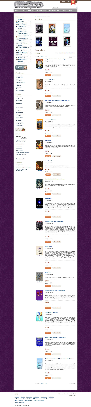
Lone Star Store (19, 122)
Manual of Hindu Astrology (50, 119)
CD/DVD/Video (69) (22, 29)
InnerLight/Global (20, 77)
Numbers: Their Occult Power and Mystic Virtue (55, 290)
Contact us (17, 397)
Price (70, 52)
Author (17, 88)
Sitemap (17, 101)
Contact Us (30, 10)
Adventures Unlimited (20, 82)
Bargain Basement (19, 107)
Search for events (19, 98)
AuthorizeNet (36, 397)
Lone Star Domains (20, 123)
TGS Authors (21, 21)
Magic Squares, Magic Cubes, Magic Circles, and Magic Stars (57, 100)
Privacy (51, 398)
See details (39, 68)
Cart (23, 10)
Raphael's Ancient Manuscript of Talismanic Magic (55, 337)
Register (68, 1)
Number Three (48, 272)
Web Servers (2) (21, 63)
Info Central (18, 110)
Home (16, 10)
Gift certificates (19, 97)
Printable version (71, 15)
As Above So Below (41, 16)
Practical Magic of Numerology (51, 312)
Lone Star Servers (19, 125)
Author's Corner (18, 398)
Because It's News (19, 117)
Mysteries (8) (20, 45)
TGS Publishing (19, 75)
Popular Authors (21, 49)
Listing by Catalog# (44, 398)
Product (66, 52)
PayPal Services (44, 397)
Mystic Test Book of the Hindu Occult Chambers (55, 179)
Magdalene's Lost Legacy (50, 79)
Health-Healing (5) (22, 36)
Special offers (19, 100)
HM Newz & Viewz (20, 114)
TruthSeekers (18, 87)
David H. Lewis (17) (22, 31)
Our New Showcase (41, 10)
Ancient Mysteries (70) (22, 22)
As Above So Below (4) (22, 24)
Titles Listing (35, 398)
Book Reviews (51, 397)
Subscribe (23, 158)
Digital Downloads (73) (22, 33)
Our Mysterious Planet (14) (23, 47)
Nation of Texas (19, 120)
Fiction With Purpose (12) (23, 35)
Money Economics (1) (22, 43)
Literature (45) (21, 40)
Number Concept (48, 246)
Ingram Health (19, 80)
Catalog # (61, 52)
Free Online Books (28, 400)
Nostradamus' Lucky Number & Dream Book (54, 221)
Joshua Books (19, 79)
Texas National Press (20, 90)
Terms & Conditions (19, 400)
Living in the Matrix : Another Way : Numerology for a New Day (58, 59)
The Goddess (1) (21, 57)
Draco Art (18, 118)
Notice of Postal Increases (39, 400)
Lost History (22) (21, 42)
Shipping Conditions (27, 398)
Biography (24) (21, 28)
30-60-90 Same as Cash (19, 402)
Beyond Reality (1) (22, 26)
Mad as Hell (18, 115)
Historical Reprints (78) (23, 38)
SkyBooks (18, 83)
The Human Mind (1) (22, 59)
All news (18, 158)
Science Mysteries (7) (22, 50)
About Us (23, 397)
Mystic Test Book (48, 160)
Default (73, 52)
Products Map (19, 103)
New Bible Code (48, 198)
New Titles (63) (21, 19)
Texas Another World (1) (23, 56)
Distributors (18, 85)
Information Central (54, 10)
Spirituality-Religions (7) (23, 52)
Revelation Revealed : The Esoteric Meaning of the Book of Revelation (59, 358)
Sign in (63, 1)
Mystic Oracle (48, 140)
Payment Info (29, 397)
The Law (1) (20, 61)
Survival (20, 54)
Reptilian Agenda (19, 112)
